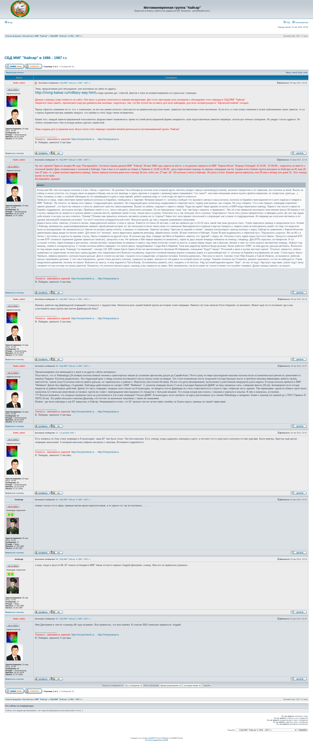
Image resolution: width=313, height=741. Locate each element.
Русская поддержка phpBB (156, 740)
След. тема (302, 73)
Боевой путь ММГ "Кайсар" (35, 36)
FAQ (288, 22)
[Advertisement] (156, 48)
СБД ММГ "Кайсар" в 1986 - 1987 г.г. (36, 58)
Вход (9, 22)
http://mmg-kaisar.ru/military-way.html (65, 93)
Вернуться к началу (14, 153)
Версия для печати (15, 73)
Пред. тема (291, 73)
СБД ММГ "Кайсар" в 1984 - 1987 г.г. (66, 36)
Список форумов (13, 36)
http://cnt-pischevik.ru (82, 139)
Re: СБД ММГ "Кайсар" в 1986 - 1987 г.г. (73, 160)
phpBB (151, 738)
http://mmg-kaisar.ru (108, 139)
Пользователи (301, 22)
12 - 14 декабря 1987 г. (66, 433)
